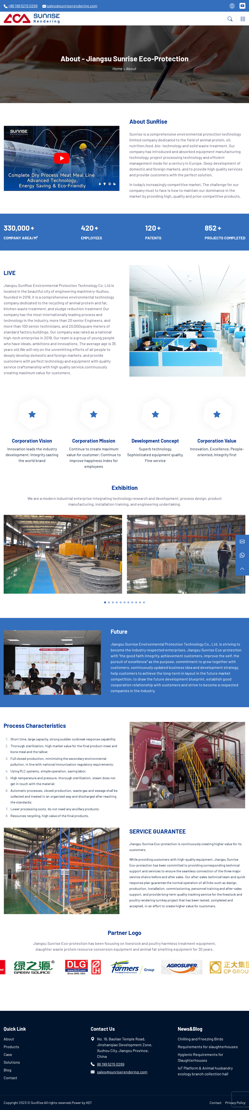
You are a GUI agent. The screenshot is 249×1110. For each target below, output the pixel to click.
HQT (89, 1103)
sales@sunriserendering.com (122, 1071)
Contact (10, 1077)
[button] (105, 602)
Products (11, 1046)
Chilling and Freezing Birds (200, 1039)
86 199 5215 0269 (110, 1064)
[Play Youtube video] (61, 158)
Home (118, 68)
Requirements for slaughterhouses (208, 1046)
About (9, 1039)
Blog (7, 1070)
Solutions (12, 1062)
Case (8, 1054)
